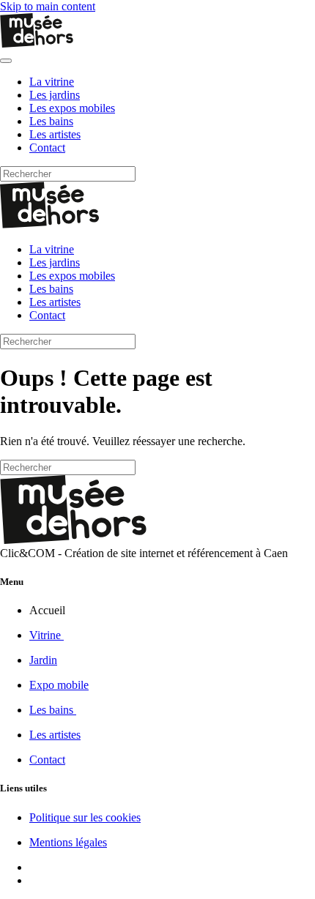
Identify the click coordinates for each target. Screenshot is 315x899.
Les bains (51, 121)
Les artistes (55, 134)
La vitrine (51, 81)
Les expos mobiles (72, 108)
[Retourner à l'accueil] (36, 43)
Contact (47, 147)
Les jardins (54, 95)
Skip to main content (47, 6)
